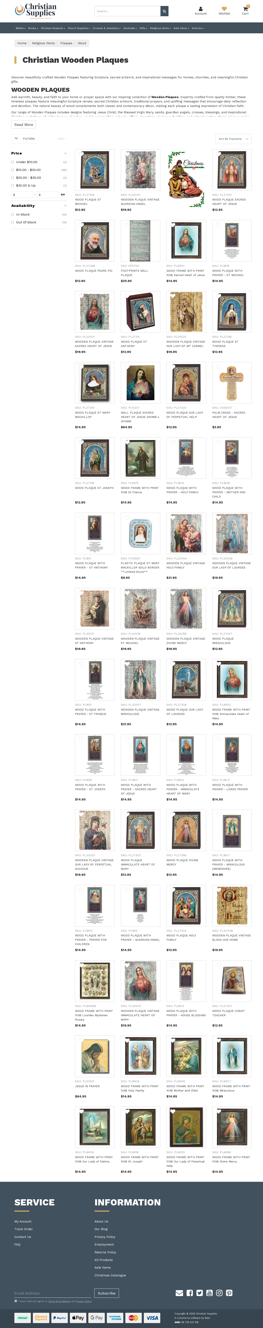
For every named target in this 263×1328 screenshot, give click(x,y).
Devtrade (129, 28)
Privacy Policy (105, 1237)
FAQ (17, 1244)
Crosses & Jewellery (106, 28)
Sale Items (181, 28)
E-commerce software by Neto (192, 1318)
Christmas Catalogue (110, 1275)
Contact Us (22, 1237)
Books (32, 28)
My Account (22, 1221)
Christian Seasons (52, 28)
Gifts (143, 28)
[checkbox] (39, 162)
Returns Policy (105, 1252)
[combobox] (128, 11)
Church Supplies (78, 28)
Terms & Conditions (59, 1301)
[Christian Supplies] (36, 11)
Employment (104, 1244)
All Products (104, 1260)
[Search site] (164, 11)
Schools (197, 28)
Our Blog (101, 1229)
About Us (101, 1221)
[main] (163, 665)
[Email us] (179, 1292)
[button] (234, 139)
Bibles (20, 28)
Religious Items (160, 28)
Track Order (23, 1229)
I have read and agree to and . (55, 1301)
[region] (39, 658)
